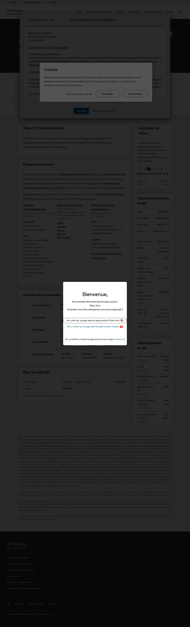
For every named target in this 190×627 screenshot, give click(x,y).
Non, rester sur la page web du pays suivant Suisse (93, 327)
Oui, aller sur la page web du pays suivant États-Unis (93, 321)
